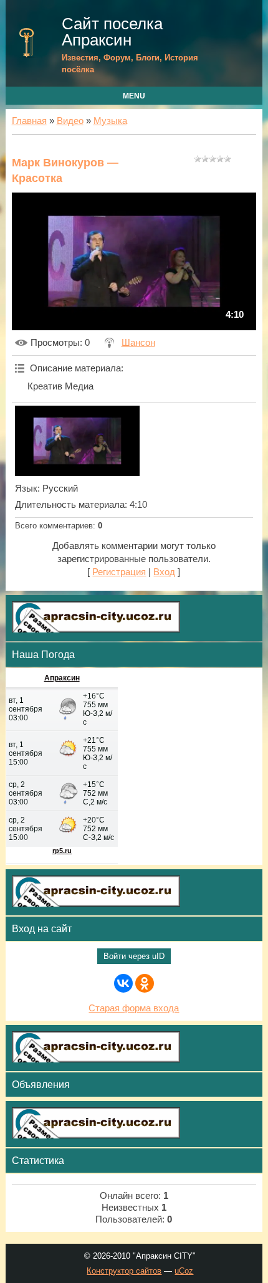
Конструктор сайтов (124, 1271)
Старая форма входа (134, 1008)
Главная (29, 121)
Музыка (110, 121)
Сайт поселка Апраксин (112, 31)
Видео (70, 121)
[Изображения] (77, 440)
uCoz (184, 1271)
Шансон (138, 343)
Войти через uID (134, 956)
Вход (164, 572)
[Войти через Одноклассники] (144, 983)
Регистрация (119, 572)
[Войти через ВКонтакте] (123, 983)
